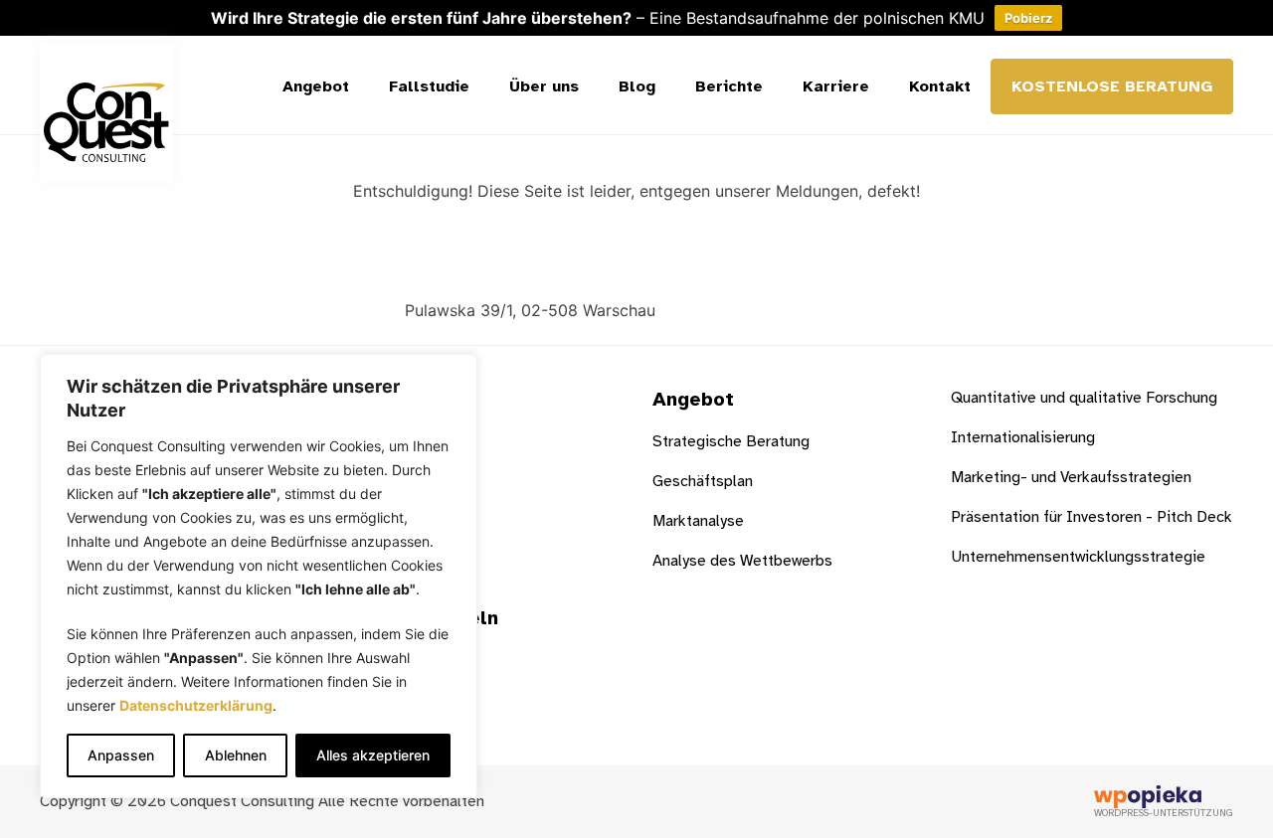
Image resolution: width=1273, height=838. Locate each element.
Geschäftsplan (702, 481)
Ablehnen (236, 755)
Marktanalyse (698, 521)
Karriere (836, 86)
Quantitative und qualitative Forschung (1084, 398)
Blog (637, 86)
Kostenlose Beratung (1111, 86)
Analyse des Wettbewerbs (742, 561)
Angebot (315, 86)
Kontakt (940, 86)
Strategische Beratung (731, 441)
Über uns (544, 86)
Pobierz (1028, 18)
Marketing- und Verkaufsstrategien (1071, 477)
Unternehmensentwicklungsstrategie (1078, 557)
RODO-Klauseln (422, 617)
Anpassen (121, 755)
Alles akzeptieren (373, 755)
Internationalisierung (1023, 437)
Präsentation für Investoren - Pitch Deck (1091, 517)
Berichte (729, 86)
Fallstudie (429, 86)
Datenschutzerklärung (196, 705)
